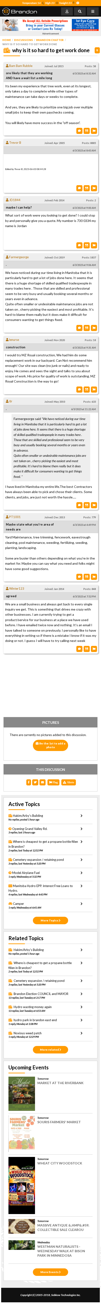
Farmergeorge (18, 257)
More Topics (50, 920)
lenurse (13, 340)
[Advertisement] (50, 686)
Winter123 (16, 588)
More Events (49, 1272)
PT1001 (14, 517)
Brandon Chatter (50, 39)
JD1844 (14, 200)
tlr (10, 401)
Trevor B (14, 142)
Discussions (23, 39)
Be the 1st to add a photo (52, 745)
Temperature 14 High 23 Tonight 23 (47, 3)
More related (49, 1049)
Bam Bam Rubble (20, 66)
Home (6, 39)
